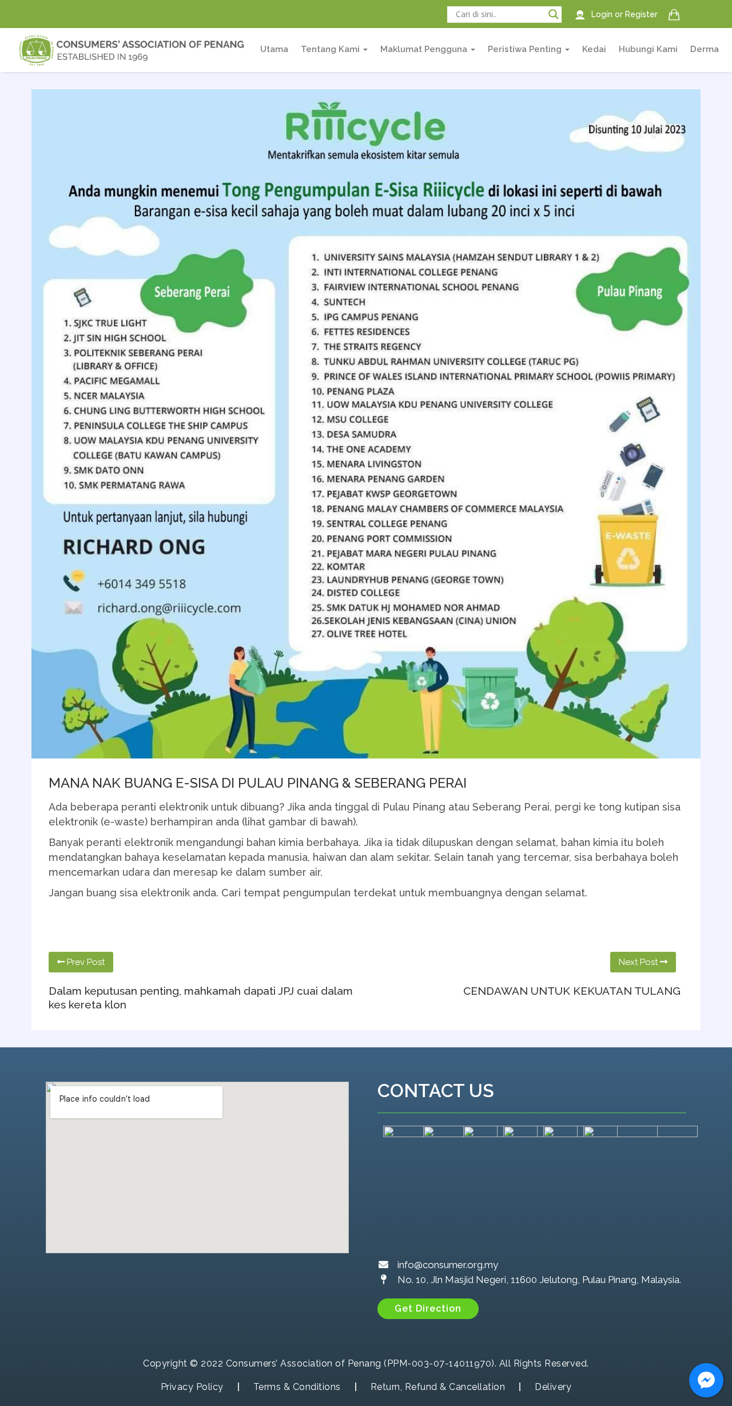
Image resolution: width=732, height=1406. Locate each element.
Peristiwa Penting (526, 49)
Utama (274, 49)
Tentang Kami (331, 49)
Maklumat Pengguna (425, 49)
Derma (704, 49)
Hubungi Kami (648, 49)
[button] (428, 1308)
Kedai (594, 49)
